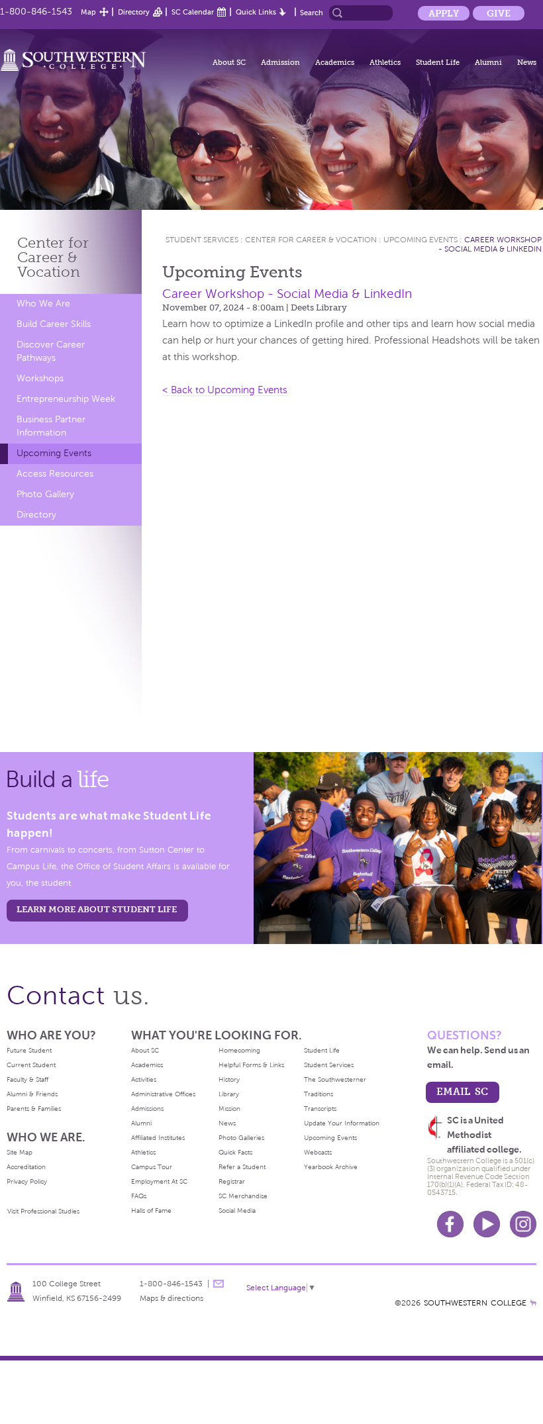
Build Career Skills (54, 324)
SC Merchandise (243, 1196)
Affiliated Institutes (158, 1137)
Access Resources (55, 474)
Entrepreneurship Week (66, 399)
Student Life (438, 62)
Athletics (385, 62)
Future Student (29, 1050)
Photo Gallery (45, 494)
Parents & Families (34, 1108)
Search (311, 13)
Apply (443, 13)
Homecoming (239, 1050)
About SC (229, 62)
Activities (143, 1079)
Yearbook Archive (331, 1166)
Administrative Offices (163, 1094)
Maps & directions (171, 1298)
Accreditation (26, 1166)
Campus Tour (151, 1166)
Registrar (232, 1181)
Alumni (488, 62)
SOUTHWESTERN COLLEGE (475, 1302)
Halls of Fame (151, 1210)
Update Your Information (341, 1123)
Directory (134, 12)
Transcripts (320, 1108)
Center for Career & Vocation (311, 239)
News (526, 62)
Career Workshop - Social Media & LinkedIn (490, 244)
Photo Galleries (241, 1137)
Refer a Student (242, 1166)
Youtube (486, 1224)
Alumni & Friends (32, 1094)
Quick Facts (235, 1152)
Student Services (202, 239)
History (229, 1079)
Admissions (147, 1108)
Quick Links (256, 12)
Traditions (318, 1094)
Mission (229, 1108)
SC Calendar (193, 12)
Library (229, 1094)
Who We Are (43, 304)
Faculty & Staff (27, 1079)
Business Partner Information (51, 426)
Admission (280, 62)
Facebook (450, 1224)
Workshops (40, 378)
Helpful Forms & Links (251, 1064)
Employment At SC (159, 1181)
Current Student (31, 1064)
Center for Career (53, 257)
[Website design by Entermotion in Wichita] (533, 1302)
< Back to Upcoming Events (224, 390)
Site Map (19, 1152)
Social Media (237, 1210)
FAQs (138, 1196)
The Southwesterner (335, 1079)
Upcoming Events (54, 453)
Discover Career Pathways (51, 351)
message (218, 1284)
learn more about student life (97, 909)
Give (499, 13)
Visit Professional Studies (43, 1211)
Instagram (523, 1224)
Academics (334, 62)
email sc (462, 1091)
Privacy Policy (27, 1181)
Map (88, 12)
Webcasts (318, 1152)
